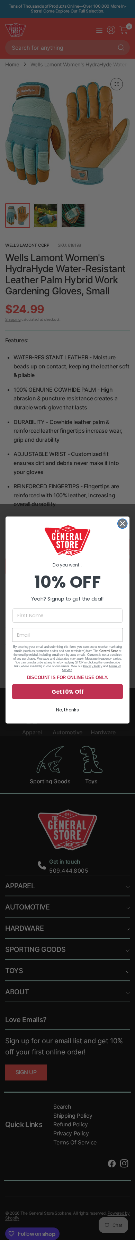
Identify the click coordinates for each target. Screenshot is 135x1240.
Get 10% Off (67, 691)
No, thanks (67, 710)
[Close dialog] (122, 524)
